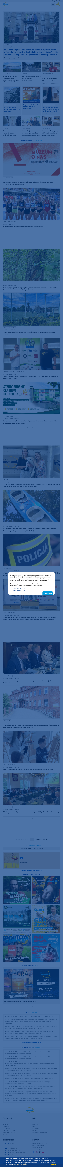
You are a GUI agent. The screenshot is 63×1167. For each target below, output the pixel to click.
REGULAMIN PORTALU (19, 588)
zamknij (53, 1164)
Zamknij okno (48, 593)
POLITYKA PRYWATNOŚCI (19, 590)
